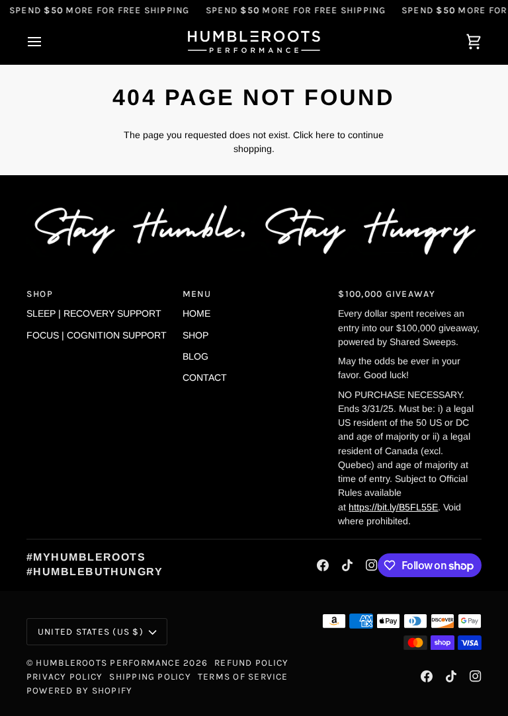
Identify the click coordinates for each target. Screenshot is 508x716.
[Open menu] (46, 42)
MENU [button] (197, 293)
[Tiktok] (347, 565)
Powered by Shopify (79, 690)
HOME (196, 313)
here (325, 135)
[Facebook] (323, 565)
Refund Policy (251, 662)
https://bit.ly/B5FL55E (393, 507)
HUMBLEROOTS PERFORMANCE (108, 662)
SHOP (195, 335)
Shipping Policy (150, 676)
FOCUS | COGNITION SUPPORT (96, 335)
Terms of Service (243, 676)
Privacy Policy (64, 676)
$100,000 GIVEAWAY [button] (386, 293)
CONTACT (205, 377)
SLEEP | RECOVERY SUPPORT (93, 313)
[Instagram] (372, 565)
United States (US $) (91, 631)
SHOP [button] (39, 293)
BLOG (195, 356)
